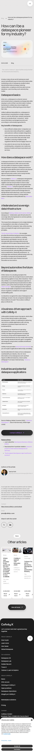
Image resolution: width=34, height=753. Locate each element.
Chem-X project (5, 287)
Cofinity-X (10, 186)
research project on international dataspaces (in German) (18, 448)
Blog (2, 18)
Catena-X (13, 178)
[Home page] (5, 3)
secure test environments (23, 346)
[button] (30, 3)
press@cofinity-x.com (7, 513)
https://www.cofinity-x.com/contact (11, 506)
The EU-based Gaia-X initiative (10, 233)
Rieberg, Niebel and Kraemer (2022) (19, 213)
